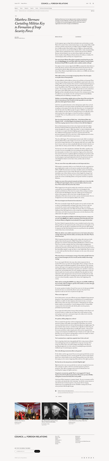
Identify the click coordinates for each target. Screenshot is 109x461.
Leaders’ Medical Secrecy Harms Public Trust (78, 420)
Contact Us (57, 441)
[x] (93, 458)
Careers (56, 438)
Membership (77, 436)
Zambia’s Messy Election (20, 420)
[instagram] (89, 458)
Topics (21, 8)
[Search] (90, 3)
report (81, 373)
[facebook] (82, 458)
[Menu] (93, 3)
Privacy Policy (57, 442)
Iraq (56, 396)
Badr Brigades (63, 61)
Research (26, 8)
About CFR (57, 436)
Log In (87, 3)
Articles (16, 10)
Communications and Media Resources (82, 441)
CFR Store (77, 440)
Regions (16, 8)
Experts (31, 8)
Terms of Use (77, 442)
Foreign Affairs (23, 3)
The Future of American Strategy (46, 8)
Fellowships (77, 437)
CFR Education (58, 440)
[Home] (54, 3)
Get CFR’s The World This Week (22, 448)
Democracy (60, 396)
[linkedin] (84, 458)
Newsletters (77, 438)
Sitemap (56, 443)
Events (37, 8)
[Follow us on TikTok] (91, 458)
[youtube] (86, 458)
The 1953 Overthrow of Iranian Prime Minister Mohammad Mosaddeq (50, 421)
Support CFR (17, 3)
